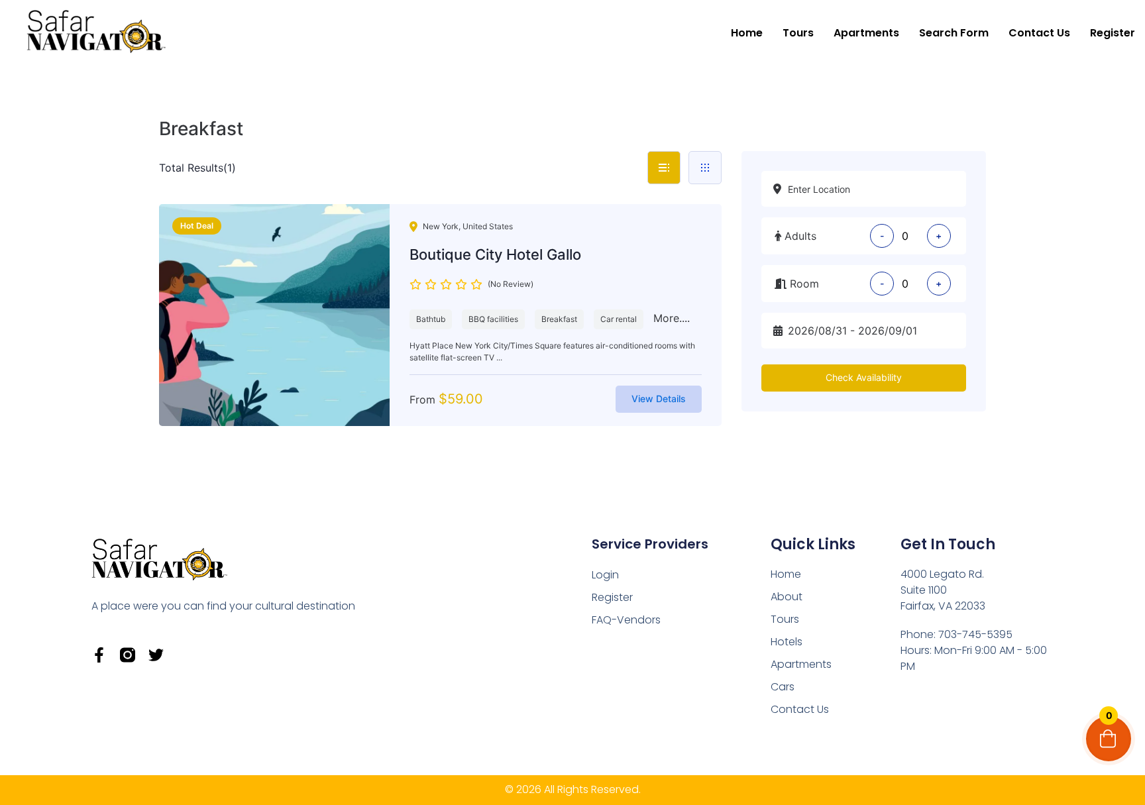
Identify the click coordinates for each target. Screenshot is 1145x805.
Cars (782, 686)
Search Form (954, 32)
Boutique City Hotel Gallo (495, 254)
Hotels (786, 641)
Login (605, 574)
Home (747, 32)
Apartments (866, 32)
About (786, 596)
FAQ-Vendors (626, 619)
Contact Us (1039, 32)
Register (1112, 32)
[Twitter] (156, 655)
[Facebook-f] (99, 655)
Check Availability (864, 377)
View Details (658, 398)
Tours (798, 32)
